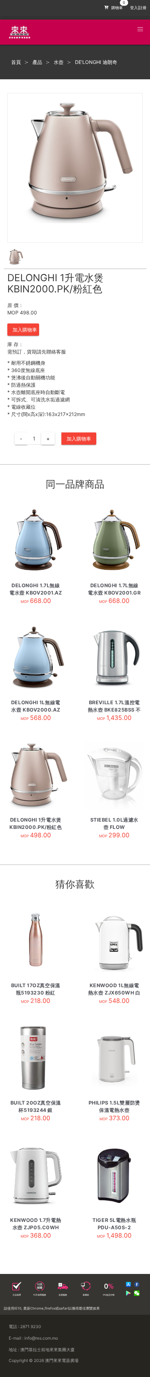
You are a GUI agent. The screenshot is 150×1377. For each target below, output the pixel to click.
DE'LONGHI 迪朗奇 (96, 62)
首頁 (16, 62)
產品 (37, 62)
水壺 (58, 62)
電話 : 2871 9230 (25, 1326)
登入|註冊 (138, 8)
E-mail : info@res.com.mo (33, 1338)
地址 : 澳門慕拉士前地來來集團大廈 (42, 1349)
